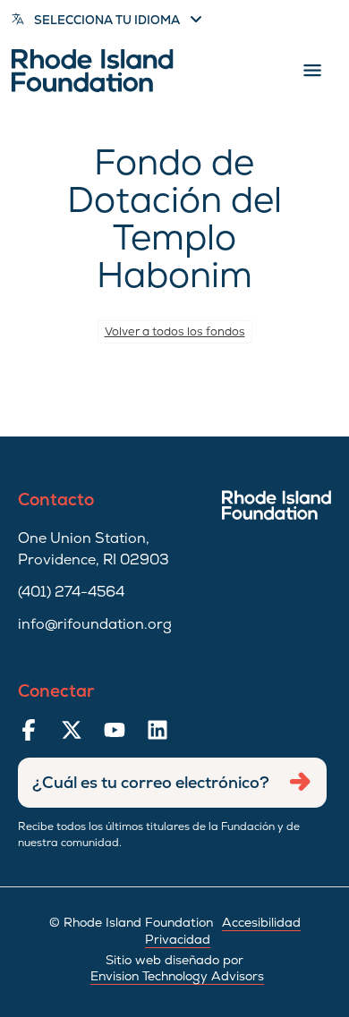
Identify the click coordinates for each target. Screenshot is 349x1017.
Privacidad (177, 939)
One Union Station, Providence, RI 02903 (93, 549)
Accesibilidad (261, 922)
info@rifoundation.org (95, 623)
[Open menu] (312, 70)
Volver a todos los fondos (175, 331)
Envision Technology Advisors (177, 976)
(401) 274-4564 (71, 591)
